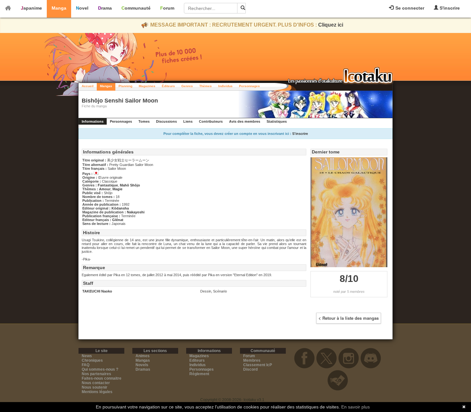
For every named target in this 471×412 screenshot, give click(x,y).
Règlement (199, 374)
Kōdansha (120, 208)
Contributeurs (211, 121)
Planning (125, 86)
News (87, 356)
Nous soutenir (94, 387)
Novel (82, 8)
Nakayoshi (136, 212)
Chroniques (92, 360)
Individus (225, 86)
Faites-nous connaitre (101, 378)
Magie (117, 189)
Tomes (144, 121)
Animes (143, 356)
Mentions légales (97, 392)
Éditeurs (168, 86)
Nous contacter (96, 383)
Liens (188, 121)
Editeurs (197, 360)
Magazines (147, 86)
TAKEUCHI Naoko (97, 291)
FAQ (85, 365)
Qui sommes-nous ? (100, 369)
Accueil (88, 86)
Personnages (249, 86)
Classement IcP (257, 365)
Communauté (136, 8)
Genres (187, 86)
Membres (251, 360)
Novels (142, 365)
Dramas (143, 369)
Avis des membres (244, 121)
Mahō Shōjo (130, 185)
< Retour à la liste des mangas (348, 318)
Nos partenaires (96, 374)
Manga (59, 8)
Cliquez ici (330, 25)
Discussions (166, 121)
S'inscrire (449, 8)
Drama (105, 8)
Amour (105, 189)
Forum (167, 8)
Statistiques (277, 121)
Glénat (117, 220)
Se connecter (409, 8)
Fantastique (108, 185)
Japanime (31, 8)
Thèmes (205, 86)
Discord (250, 369)
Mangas (106, 86)
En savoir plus (355, 406)
